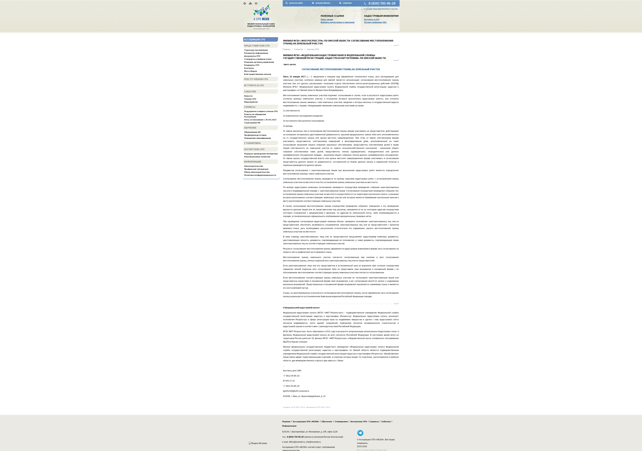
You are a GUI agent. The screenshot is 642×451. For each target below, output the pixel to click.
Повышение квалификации (257, 138)
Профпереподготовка (255, 135)
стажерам (347, 3)
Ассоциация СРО (254, 39)
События (250, 91)
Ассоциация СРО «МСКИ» (306, 421)
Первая (286, 421)
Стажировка (252, 143)
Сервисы (249, 106)
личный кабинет (322, 3)
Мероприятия (251, 102)
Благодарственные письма (257, 74)
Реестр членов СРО (256, 79)
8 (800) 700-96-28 (382, 3)
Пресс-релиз (327, 19)
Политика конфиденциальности (260, 175)
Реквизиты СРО (251, 65)
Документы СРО (252, 56)
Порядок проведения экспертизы (261, 153)
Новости (248, 96)
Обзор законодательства (257, 172)
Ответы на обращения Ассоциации (255, 115)
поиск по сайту (296, 3)
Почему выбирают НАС (375, 22)
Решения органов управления (259, 62)
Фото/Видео (250, 71)
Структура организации (256, 50)
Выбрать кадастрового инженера (337, 22)
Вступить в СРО (371, 19)
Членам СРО (250, 99)
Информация (252, 161)
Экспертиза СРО (254, 149)
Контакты (249, 68)
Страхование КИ (252, 122)
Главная (286, 49)
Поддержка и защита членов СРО (261, 111)
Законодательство (253, 166)
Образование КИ (252, 132)
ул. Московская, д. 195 (316, 432)
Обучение (250, 127)
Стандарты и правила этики (257, 59)
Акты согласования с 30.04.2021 (260, 119)
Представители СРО (257, 45)
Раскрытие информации (256, 53)
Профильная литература (256, 169)
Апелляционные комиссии (257, 156)
